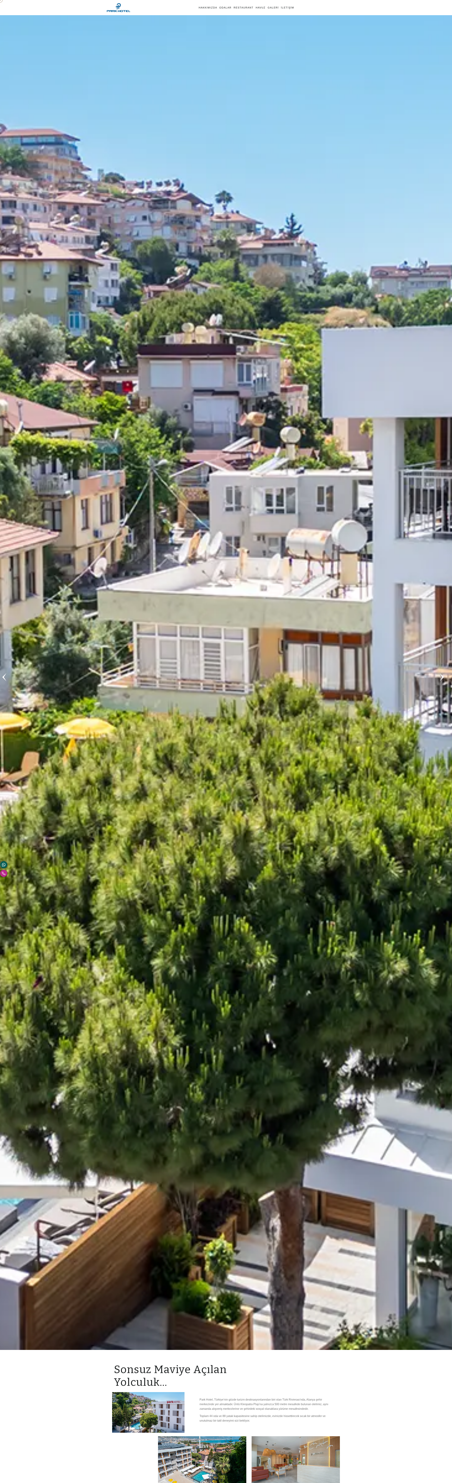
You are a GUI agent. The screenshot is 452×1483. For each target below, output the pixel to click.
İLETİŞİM (287, 7)
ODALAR (225, 7)
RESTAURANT (244, 7)
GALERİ (273, 7)
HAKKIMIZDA (208, 7)
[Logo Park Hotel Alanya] (118, 7)
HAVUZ (261, 7)
